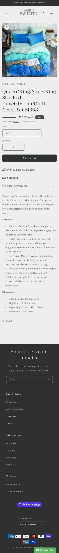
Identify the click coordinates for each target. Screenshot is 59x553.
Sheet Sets (11, 416)
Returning (11, 457)
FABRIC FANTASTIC (24, 547)
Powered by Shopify (41, 547)
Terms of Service (14, 491)
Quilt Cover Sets (14, 409)
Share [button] (9, 321)
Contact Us (12, 465)
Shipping (16, 121)
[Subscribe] (49, 379)
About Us (11, 443)
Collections (12, 402)
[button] (6, 12)
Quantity (6, 141)
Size (4, 127)
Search (10, 423)
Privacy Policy (13, 484)
